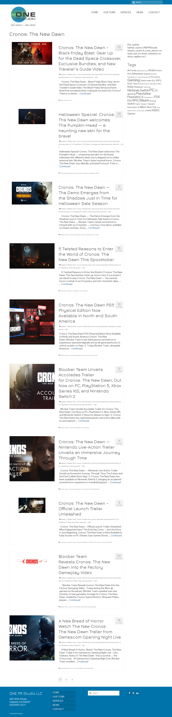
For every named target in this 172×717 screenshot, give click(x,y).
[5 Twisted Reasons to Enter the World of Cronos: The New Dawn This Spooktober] (32, 255)
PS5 (84, 144)
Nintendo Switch (138, 90)
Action (152, 70)
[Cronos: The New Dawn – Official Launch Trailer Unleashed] (32, 505)
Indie (149, 80)
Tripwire (144, 104)
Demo (83, 235)
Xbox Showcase (91, 607)
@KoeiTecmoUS (142, 71)
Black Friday (63, 100)
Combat (130, 77)
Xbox (80, 581)
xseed (148, 110)
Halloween (88, 235)
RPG (135, 100)
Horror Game (85, 489)
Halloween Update (93, 173)
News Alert (116, 74)
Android (147, 74)
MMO (159, 84)
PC (72, 77)
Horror (70, 100)
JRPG (158, 80)
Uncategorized (95, 144)
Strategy (153, 101)
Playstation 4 (135, 97)
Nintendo (147, 87)
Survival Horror (97, 542)
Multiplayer (138, 87)
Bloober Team (71, 74)
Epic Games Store (97, 74)
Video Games (105, 144)
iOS (153, 80)
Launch (74, 542)
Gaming (83, 355)
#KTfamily (132, 70)
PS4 (157, 97)
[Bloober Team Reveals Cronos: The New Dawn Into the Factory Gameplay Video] (32, 561)
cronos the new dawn (82, 173)
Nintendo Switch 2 (65, 77)
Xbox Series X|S (88, 77)
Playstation (143, 93)
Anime (154, 74)
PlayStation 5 (78, 77)
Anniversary (63, 173)
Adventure (137, 73)
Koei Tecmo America (148, 84)
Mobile (130, 86)
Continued (85, 93)
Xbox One (151, 107)
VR (138, 107)
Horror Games (108, 74)
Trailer (137, 104)
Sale (97, 235)
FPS (151, 77)
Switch (131, 103)
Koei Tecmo (133, 83)
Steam (88, 144)
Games (157, 77)
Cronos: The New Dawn (84, 74)
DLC (136, 77)
